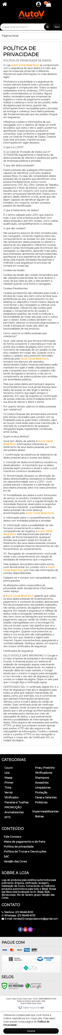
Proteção (41, 792)
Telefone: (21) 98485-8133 (18, 912)
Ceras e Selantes (46, 797)
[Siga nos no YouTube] (25, 929)
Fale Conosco (12, 836)
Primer (9, 782)
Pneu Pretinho (45, 767)
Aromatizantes (14, 812)
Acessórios (41, 782)
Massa (8, 777)
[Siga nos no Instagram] (30, 929)
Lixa (6, 772)
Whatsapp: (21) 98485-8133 (19, 915)
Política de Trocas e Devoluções (25, 851)
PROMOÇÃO (13, 807)
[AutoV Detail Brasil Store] (31, 16)
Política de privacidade (19, 846)
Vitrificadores (43, 772)
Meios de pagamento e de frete (24, 841)
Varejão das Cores (15, 861)
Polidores (41, 802)
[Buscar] (47, 26)
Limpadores (42, 787)
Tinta (7, 787)
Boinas (39, 816)
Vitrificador (11, 797)
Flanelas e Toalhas (16, 802)
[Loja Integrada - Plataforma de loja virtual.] (31, 1007)
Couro (8, 767)
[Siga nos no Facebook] (20, 929)
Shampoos (42, 777)
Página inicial (10, 35)
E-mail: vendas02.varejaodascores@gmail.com (31, 918)
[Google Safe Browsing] (33, 985)
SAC (6, 856)
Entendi (31, 1031)
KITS (7, 817)
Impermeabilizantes (45, 811)
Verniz (8, 792)
